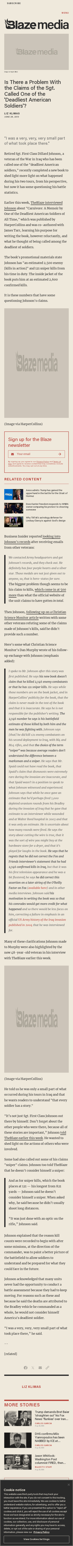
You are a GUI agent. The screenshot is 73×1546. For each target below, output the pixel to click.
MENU (65, 13)
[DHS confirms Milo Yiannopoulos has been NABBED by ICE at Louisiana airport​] (18, 1439)
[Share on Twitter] (33, 1367)
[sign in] (2, 3)
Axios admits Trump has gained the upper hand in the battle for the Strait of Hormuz (46, 493)
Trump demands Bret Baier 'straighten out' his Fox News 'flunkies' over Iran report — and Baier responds (52, 1416)
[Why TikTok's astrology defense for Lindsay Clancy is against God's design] (13, 521)
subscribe (14, 3)
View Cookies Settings (37, 1539)
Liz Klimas (12, 114)
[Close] (69, 1485)
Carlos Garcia (43, 1424)
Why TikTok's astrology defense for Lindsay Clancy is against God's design (45, 519)
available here (37, 888)
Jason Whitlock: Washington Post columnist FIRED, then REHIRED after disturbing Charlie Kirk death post (51, 1460)
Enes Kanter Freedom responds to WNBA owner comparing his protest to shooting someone (47, 507)
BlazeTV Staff (43, 1467)
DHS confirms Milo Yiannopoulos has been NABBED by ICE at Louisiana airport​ (49, 1438)
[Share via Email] (40, 1367)
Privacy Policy (42, 462)
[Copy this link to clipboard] (47, 1367)
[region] (36, 1513)
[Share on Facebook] (25, 1367)
